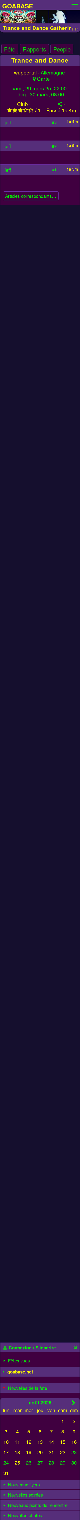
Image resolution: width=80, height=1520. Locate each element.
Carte (43, 78)
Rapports (34, 49)
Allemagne (53, 72)
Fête (9, 49)
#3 (54, 122)
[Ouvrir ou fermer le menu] (74, 3)
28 (51, 1462)
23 (74, 1452)
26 (28, 1462)
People (62, 49)
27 (40, 1462)
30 (74, 1462)
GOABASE (17, 6)
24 (6, 1462)
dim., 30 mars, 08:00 (41, 94)
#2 (54, 146)
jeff (8, 122)
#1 (54, 169)
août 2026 (40, 1402)
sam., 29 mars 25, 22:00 (39, 88)
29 (62, 1462)
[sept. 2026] (73, 1402)
